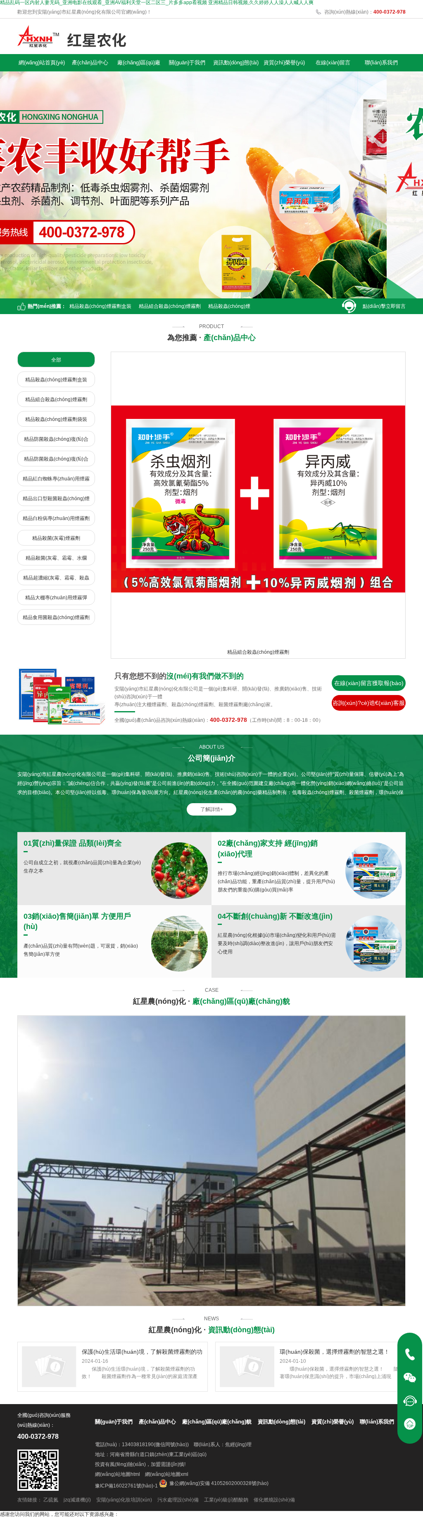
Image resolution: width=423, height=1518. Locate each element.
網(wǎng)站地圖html (117, 1474)
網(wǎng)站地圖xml (166, 1474)
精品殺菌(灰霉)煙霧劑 (56, 538)
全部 (56, 360)
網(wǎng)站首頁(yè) (42, 62)
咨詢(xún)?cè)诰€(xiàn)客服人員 (369, 705)
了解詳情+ (211, 809)
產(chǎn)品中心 (90, 62)
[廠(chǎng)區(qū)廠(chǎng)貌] (211, 1161)
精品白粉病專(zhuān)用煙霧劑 (56, 518)
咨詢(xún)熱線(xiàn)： (365, 12)
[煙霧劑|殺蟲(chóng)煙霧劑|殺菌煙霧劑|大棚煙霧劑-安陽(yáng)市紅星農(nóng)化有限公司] (71, 36)
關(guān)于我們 (187, 62)
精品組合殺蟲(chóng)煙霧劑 (170, 306)
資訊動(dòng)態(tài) (236, 62)
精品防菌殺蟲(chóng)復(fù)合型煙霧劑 (56, 441)
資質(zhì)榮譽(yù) (284, 62)
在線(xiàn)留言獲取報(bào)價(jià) (369, 685)
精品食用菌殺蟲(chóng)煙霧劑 (56, 617)
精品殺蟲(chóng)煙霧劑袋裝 (56, 419)
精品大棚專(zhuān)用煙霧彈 (56, 598)
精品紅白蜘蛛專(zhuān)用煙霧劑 (56, 481)
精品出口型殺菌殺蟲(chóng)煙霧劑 (56, 501)
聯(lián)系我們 (381, 62)
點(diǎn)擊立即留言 (384, 306)
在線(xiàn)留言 (333, 62)
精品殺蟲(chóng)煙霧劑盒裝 (100, 306)
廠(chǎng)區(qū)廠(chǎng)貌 (138, 64)
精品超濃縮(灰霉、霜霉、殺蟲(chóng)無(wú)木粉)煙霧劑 (56, 580)
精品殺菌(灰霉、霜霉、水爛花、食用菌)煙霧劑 (56, 560)
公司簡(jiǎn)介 (211, 758)
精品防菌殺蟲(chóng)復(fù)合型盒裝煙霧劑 (56, 461)
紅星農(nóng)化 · (211, 1001)
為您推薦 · (211, 337)
